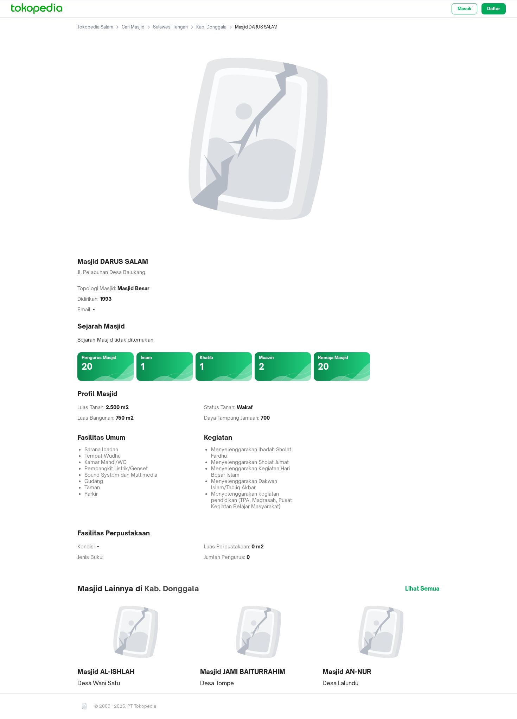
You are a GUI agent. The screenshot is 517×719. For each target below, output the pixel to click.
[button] (135, 643)
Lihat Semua (422, 588)
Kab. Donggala (211, 27)
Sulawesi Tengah (170, 27)
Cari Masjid (133, 27)
